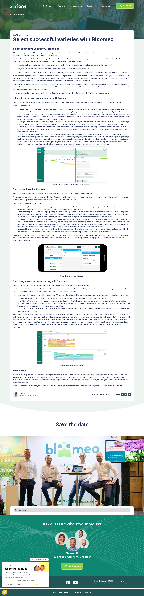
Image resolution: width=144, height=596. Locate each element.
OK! (37, 585)
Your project (63, 6)
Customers (77, 6)
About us (106, 6)
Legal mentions (58, 592)
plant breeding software (64, 289)
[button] (48, 5)
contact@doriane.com (102, 584)
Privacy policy (72, 592)
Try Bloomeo (125, 6)
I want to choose (14, 585)
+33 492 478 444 (120, 584)
